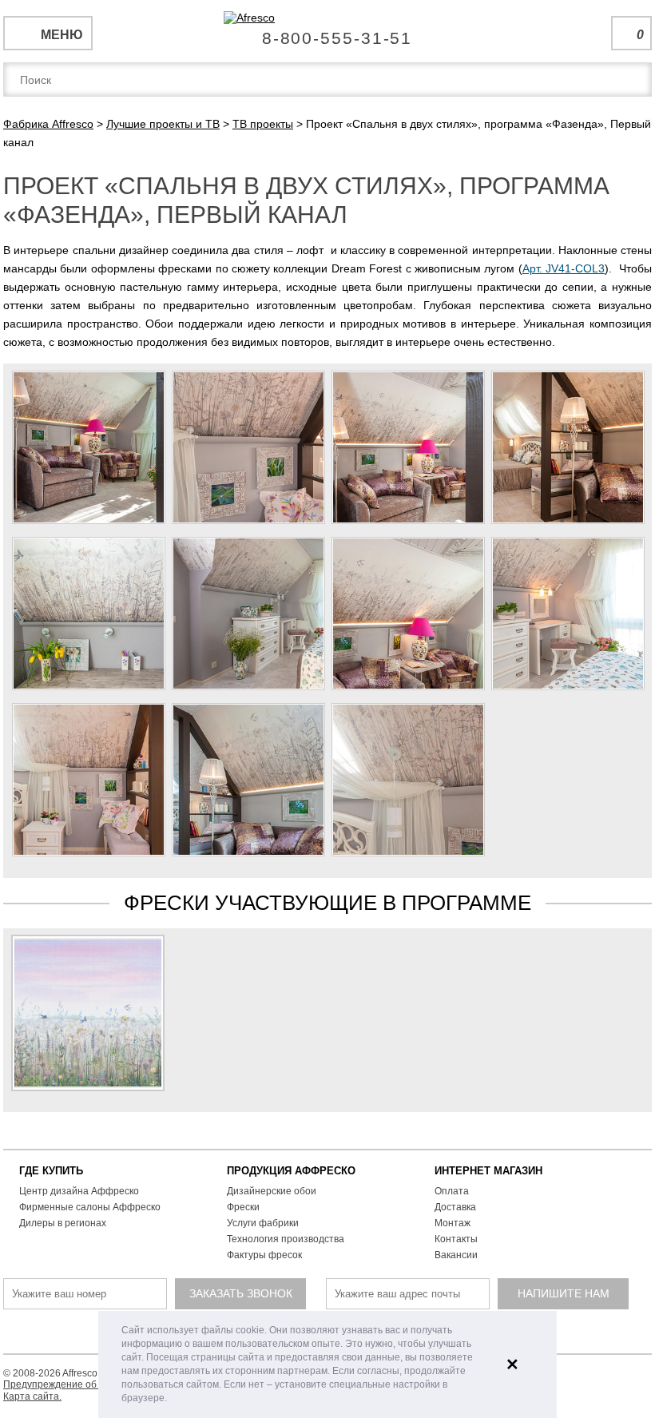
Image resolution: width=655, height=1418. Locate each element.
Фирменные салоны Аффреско (90, 1207)
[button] (171, 1399)
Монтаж (452, 1223)
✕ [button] (512, 1364)
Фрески (243, 1207)
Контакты (456, 1239)
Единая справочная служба (328, 32)
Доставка (455, 1207)
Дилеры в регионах (62, 1223)
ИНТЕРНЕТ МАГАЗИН (488, 1171)
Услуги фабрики (263, 1223)
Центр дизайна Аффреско (79, 1191)
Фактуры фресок (264, 1255)
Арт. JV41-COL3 (563, 268)
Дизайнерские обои (271, 1191)
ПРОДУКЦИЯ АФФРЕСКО (291, 1171)
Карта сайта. (32, 1396)
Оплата (452, 1191)
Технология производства (285, 1239)
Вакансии (456, 1255)
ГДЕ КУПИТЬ (51, 1171)
